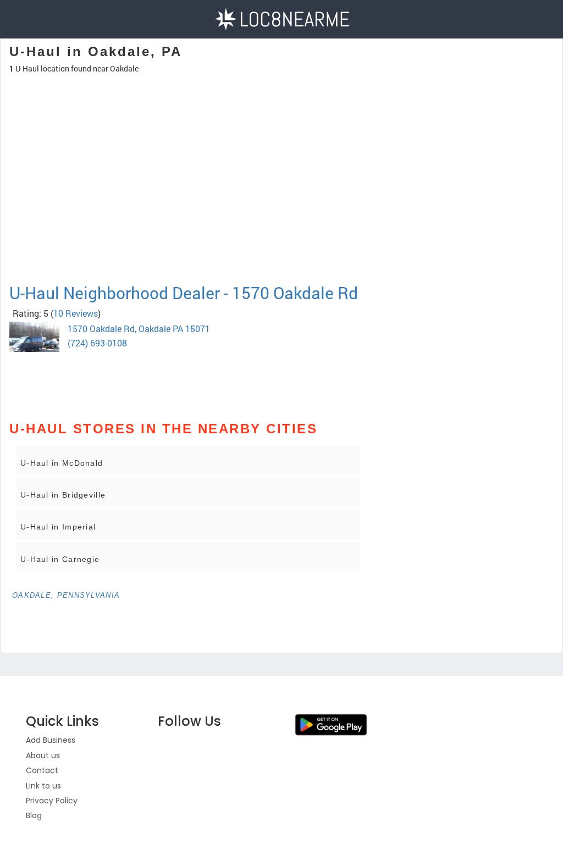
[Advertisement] (188, 244)
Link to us (43, 785)
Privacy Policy (52, 800)
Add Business (50, 740)
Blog (34, 815)
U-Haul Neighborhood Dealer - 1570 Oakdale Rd (183, 293)
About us (43, 755)
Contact (42, 770)
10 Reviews (75, 313)
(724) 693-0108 (97, 343)
